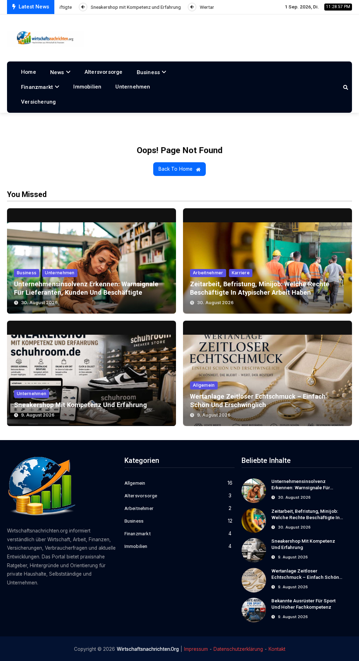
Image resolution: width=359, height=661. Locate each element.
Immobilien (87, 87)
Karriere (241, 272)
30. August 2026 (39, 302)
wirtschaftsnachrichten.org (148, 649)
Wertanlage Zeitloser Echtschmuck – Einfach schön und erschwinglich (305, 577)
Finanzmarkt (37, 87)
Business (148, 72)
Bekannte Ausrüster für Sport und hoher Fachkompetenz (303, 604)
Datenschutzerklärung (238, 649)
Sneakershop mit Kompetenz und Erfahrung (80, 404)
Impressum (196, 649)
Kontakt (277, 649)
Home (28, 72)
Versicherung (38, 102)
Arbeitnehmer (208, 272)
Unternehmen (132, 87)
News (57, 72)
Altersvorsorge (103, 72)
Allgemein (204, 385)
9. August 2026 (37, 415)
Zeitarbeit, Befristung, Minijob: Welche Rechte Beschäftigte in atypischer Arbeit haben (305, 517)
